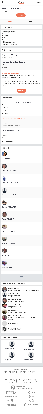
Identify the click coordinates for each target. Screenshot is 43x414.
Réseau (31, 22)
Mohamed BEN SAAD (15, 299)
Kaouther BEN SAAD (14, 315)
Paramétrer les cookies (23, 381)
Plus (21, 276)
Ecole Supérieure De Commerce (14, 118)
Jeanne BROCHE (9, 349)
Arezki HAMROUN (9, 170)
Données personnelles (10, 381)
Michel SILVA (7, 255)
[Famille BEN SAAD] (4, 329)
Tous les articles (11, 383)
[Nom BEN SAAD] (4, 323)
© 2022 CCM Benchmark (30, 383)
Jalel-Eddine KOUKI (9, 231)
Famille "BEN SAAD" (14, 329)
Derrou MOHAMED (9, 207)
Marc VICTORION (8, 243)
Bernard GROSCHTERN (10, 183)
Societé (36, 379)
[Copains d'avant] (11, 400)
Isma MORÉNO (28, 360)
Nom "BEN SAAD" (14, 323)
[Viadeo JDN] (32, 400)
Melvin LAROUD (29, 349)
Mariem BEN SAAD (14, 305)
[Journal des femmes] (11, 392)
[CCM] (32, 392)
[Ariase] (11, 405)
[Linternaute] (11, 396)
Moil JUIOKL (8, 360)
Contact (18, 379)
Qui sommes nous (9, 379)
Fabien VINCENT (8, 219)
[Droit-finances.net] (32, 396)
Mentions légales (34, 381)
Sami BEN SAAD (13, 294)
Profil (10, 22)
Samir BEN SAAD (13, 310)
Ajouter (22, 15)
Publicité (23, 379)
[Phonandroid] (32, 404)
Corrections (19, 383)
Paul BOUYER (7, 267)
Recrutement (29, 379)
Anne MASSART (8, 158)
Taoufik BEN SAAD (14, 288)
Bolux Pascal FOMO (9, 195)
